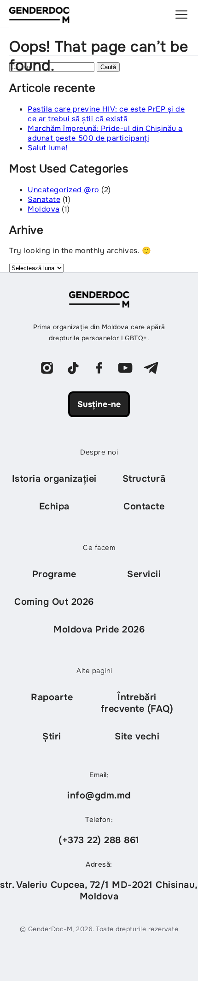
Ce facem (99, 547)
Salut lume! (48, 148)
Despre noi (99, 452)
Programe (54, 574)
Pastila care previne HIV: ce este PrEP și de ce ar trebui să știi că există (106, 114)
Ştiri (51, 736)
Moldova (44, 209)
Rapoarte (52, 697)
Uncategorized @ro (63, 190)
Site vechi (137, 736)
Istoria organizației (54, 479)
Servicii (144, 574)
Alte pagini (94, 670)
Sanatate (44, 199)
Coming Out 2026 (54, 602)
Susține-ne (99, 404)
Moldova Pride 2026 (99, 629)
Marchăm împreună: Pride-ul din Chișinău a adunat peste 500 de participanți (105, 133)
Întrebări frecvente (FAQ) (137, 703)
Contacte (143, 506)
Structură (144, 479)
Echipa (54, 506)
